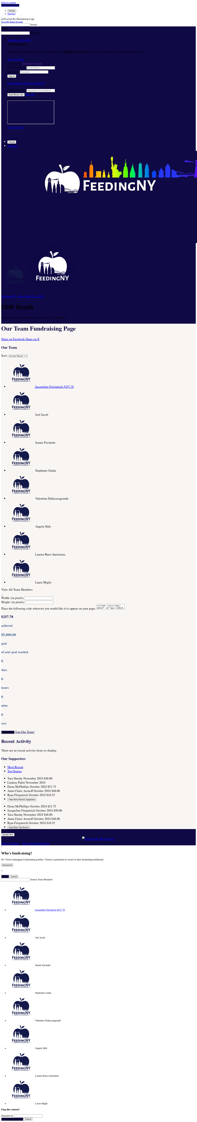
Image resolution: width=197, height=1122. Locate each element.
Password (13, 71)
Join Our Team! (25, 732)
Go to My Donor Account (12, 22)
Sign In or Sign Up (19, 40)
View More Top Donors (19, 827)
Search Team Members (41, 879)
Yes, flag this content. (12, 1119)
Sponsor (11, 13)
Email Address (16, 67)
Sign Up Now (15, 59)
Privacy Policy (10, 843)
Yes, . (5, 876)
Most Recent (15, 767)
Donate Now (7, 732)
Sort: (4, 355)
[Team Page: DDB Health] (15, 289)
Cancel (14, 876)
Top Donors (14, 771)
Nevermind (7, 865)
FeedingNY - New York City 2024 (22, 296)
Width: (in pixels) (12, 598)
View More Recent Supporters (22, 799)
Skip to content (8, 2)
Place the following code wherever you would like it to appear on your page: (48, 608)
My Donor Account (32, 63)
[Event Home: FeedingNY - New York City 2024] (52, 289)
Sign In (29, 94)
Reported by (7, 1115)
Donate (12, 11)
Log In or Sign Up (10, 5)
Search (33, 24)
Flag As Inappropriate (36, 843)
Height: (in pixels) (12, 602)
